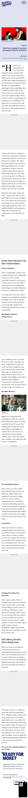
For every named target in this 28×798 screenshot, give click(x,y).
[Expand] (20, 783)
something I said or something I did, (13, 88)
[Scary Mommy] (6, 4)
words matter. (19, 98)
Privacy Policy (9, 777)
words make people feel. (10, 206)
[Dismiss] (25, 783)
